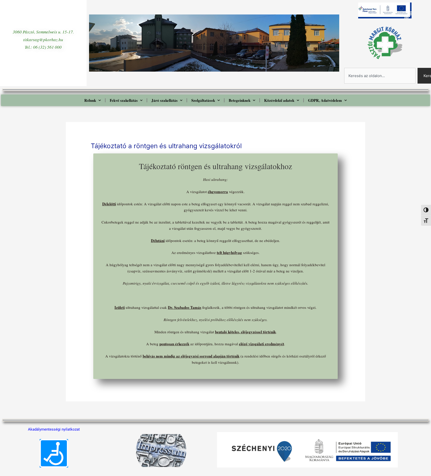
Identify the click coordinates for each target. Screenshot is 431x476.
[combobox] (380, 76)
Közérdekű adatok (279, 100)
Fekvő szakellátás (124, 100)
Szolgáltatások (203, 100)
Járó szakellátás (164, 100)
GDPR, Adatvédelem (325, 100)
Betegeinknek (239, 100)
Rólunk (90, 100)
